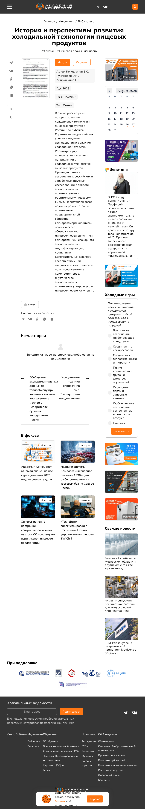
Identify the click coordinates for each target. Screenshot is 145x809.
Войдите (33, 354)
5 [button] (127, 107)
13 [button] (133, 113)
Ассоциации (89, 741)
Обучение (50, 734)
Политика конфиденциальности (117, 765)
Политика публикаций (111, 760)
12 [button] (127, 113)
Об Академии (106, 741)
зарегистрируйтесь (58, 354)
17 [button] (115, 118)
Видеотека (33, 746)
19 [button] (127, 118)
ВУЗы (85, 746)
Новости (46, 445)
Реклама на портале (110, 770)
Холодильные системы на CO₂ (61, 751)
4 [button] (121, 107)
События (21, 734)
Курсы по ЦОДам (53, 765)
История (85, 445)
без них (60, 801)
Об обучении (50, 741)
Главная (50, 21)
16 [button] (109, 118)
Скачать (82, 62)
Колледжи (88, 751)
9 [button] (109, 113)
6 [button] (133, 107)
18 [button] (121, 118)
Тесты (46, 770)
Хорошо (94, 799)
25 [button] (121, 124)
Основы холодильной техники (61, 746)
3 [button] (115, 107)
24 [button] (115, 124)
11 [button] (121, 113)
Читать (62, 62)
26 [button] (127, 124)
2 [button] (109, 107)
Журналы (87, 756)
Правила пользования (111, 755)
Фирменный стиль (109, 775)
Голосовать (121, 431)
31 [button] (115, 130)
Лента (11, 734)
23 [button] (109, 124)
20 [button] (133, 118)
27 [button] (133, 124)
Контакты (103, 780)
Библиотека (86, 21)
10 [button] (115, 113)
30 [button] (109, 130)
